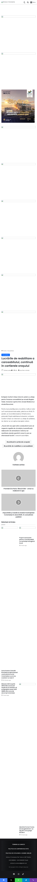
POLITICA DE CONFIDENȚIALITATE (18, 848)
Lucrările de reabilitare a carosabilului (19, 446)
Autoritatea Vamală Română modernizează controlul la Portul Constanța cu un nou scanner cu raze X (9, 674)
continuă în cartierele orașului (19, 442)
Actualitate (10, 350)
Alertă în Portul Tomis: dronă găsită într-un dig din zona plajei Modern (27, 829)
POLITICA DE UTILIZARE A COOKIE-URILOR (18, 853)
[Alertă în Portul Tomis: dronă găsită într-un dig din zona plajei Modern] (27, 754)
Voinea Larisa (7, 370)
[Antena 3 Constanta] (8, 2)
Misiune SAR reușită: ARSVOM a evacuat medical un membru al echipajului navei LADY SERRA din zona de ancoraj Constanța (9, 688)
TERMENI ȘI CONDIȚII (18, 844)
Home (4, 350)
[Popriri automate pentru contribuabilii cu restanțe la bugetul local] (27, 531)
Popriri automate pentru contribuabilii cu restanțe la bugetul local (27, 540)
